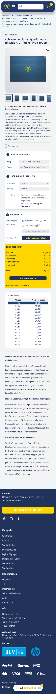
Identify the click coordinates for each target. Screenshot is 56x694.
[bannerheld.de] (7, 6)
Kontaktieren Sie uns (28, 510)
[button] (47, 52)
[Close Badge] (41, 685)
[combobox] (31, 6)
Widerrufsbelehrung (11, 593)
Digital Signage (9, 554)
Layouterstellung (31, 226)
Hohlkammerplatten (10, 18)
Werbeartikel (8, 568)
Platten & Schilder (22, 16)
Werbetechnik (9, 563)
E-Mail (45, 221)
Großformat (7, 536)
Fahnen (5, 540)
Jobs (4, 584)
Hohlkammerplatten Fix (32, 18)
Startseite (6, 15)
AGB (4, 598)
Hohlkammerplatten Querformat (15, 21)
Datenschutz (8, 588)
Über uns (6, 579)
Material (9, 167)
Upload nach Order (31, 221)
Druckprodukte (9, 549)
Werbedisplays (9, 545)
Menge (8, 161)
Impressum (7, 602)
